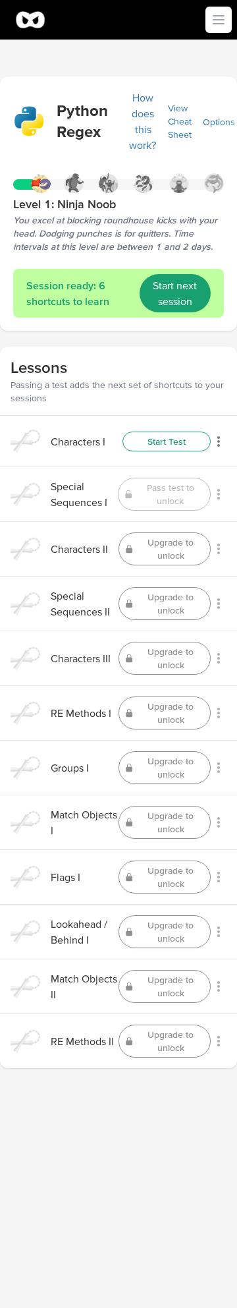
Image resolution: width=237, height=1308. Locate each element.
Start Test (166, 441)
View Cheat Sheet (180, 121)
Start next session (175, 293)
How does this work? (143, 121)
